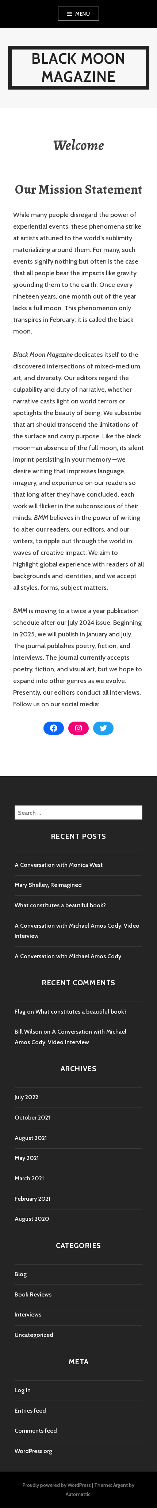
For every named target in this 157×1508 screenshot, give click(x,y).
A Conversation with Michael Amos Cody (68, 956)
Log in (23, 1390)
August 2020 (32, 1218)
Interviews (28, 1314)
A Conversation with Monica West (59, 864)
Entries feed (30, 1410)
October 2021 (32, 1117)
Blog (21, 1274)
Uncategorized (34, 1334)
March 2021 (29, 1178)
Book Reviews (33, 1294)
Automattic (78, 1494)
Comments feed (36, 1430)
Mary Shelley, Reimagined (48, 884)
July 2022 (26, 1097)
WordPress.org (33, 1451)
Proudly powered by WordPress (57, 1485)
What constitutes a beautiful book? (60, 905)
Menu (82, 14)
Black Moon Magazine (78, 68)
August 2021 (31, 1137)
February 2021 (32, 1198)
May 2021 (27, 1157)
